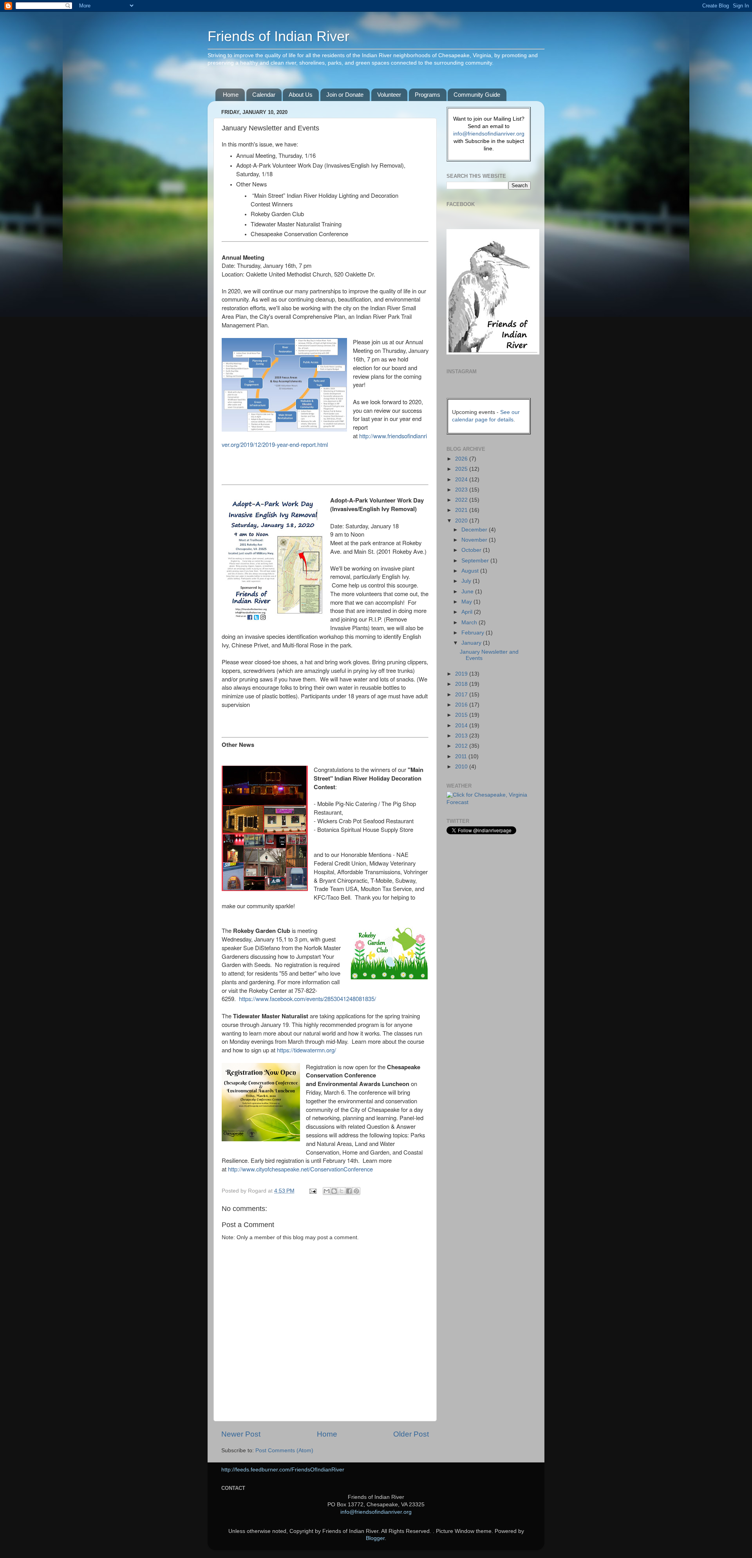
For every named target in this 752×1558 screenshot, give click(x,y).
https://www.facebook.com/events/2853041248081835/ (307, 998)
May (467, 602)
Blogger (375, 1538)
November (475, 540)
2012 (462, 746)
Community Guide (477, 94)
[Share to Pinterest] (356, 1191)
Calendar (263, 94)
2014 (462, 725)
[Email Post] (312, 1191)
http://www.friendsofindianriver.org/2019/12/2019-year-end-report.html (324, 440)
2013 (462, 736)
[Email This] (327, 1191)
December (475, 530)
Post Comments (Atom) (284, 1450)
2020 (462, 521)
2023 (462, 490)
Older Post (411, 1434)
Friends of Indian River (278, 36)
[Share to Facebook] (349, 1191)
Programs (427, 94)
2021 (462, 510)
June (468, 592)
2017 (462, 695)
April (467, 612)
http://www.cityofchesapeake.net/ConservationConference (300, 1169)
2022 (462, 500)
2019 (462, 674)
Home (231, 94)
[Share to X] (341, 1191)
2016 (462, 705)
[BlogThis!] (334, 1191)
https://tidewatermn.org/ (305, 1050)
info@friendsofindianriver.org (488, 134)
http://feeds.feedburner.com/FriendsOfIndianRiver (282, 1470)
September (475, 561)
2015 (462, 715)
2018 (462, 684)
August (470, 571)
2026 (462, 459)
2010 (462, 767)
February (473, 633)
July (467, 581)
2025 (462, 469)
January (472, 643)
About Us (301, 94)
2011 (461, 756)
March (470, 622)
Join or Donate (344, 94)
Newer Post (240, 1434)
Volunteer (389, 94)
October (472, 550)
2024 (462, 480)
